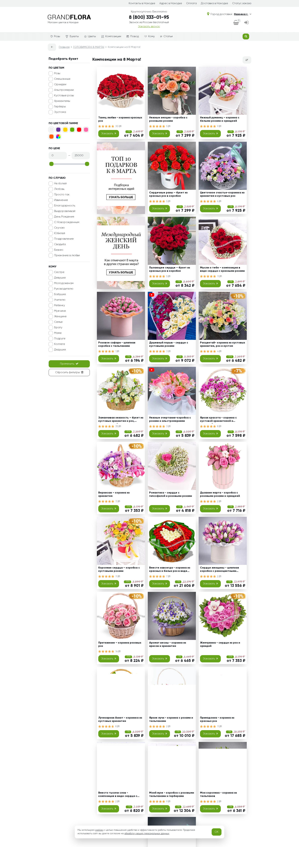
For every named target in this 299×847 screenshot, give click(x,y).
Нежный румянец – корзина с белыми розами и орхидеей (219, 119)
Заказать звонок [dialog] (149, 26)
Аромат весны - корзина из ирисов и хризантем (167, 644)
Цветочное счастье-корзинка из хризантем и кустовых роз (222, 194)
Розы (57, 36)
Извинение (61, 200)
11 (218, 276)
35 (117, 426)
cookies (99, 830)
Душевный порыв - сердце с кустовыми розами (168, 344)
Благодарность (64, 205)
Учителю (59, 300)
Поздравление (64, 239)
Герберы (60, 106)
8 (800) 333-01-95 (149, 17)
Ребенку (59, 305)
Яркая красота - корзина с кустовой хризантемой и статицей (218, 420)
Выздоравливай (64, 211)
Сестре (59, 272)
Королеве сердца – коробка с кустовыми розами (119, 569)
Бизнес (58, 250)
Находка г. (241, 14)
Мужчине (60, 311)
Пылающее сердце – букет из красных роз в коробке (169, 269)
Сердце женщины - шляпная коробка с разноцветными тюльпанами (219, 570)
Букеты (74, 36)
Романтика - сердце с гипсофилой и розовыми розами (170, 494)
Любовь (59, 189)
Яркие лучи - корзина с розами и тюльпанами (171, 719)
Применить (67, 363)
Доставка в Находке (214, 3)
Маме (58, 333)
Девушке (60, 277)
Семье (58, 322)
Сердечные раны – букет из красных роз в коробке (168, 194)
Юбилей (59, 233)
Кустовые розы (64, 95)
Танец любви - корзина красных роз (120, 119)
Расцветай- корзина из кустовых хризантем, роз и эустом (222, 344)
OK (217, 832)
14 (116, 651)
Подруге (59, 338)
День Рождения (64, 216)
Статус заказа (241, 3)
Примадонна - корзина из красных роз (217, 719)
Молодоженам (64, 283)
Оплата (191, 3)
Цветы (92, 36)
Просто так (62, 194)
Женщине (60, 316)
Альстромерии (64, 90)
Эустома (60, 112)
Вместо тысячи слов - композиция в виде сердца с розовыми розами (117, 795)
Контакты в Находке (142, 3)
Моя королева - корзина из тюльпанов (218, 795)
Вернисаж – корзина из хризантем (114, 494)
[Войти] (246, 23)
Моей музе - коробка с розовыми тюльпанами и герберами (171, 795)
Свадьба (60, 244)
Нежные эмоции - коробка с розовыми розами (168, 119)
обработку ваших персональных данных (146, 833)
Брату (58, 327)
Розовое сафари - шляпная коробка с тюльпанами (116, 344)
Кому (151, 36)
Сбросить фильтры (67, 372)
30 (117, 126)
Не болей (60, 183)
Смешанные (62, 79)
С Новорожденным (66, 222)
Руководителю (63, 288)
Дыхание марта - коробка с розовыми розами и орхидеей (220, 494)
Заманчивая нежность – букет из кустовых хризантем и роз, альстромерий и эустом (120, 420)
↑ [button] (257, 757)
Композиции (113, 36)
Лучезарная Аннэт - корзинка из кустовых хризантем (120, 719)
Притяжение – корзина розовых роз (119, 644)
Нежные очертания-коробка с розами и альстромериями (170, 419)
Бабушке (60, 294)
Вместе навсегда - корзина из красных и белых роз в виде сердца (169, 570)
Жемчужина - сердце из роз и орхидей (220, 644)
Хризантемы (62, 101)
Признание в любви (67, 255)
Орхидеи (60, 84)
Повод (134, 36)
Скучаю (59, 227)
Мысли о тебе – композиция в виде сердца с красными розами (222, 269)
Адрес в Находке (170, 3)
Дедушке (60, 349)
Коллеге (59, 344)
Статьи (168, 36)
